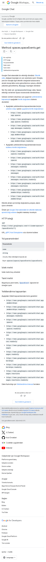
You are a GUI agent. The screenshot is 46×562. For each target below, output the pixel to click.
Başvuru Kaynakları (10, 34)
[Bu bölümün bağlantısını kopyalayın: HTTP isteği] (15, 219)
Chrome (4, 529)
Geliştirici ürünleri (7, 463)
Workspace (24, 2)
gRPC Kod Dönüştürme (14, 233)
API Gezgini (5, 493)
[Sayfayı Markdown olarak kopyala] (11, 51)
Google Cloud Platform (9, 536)
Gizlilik (10, 552)
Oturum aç (39, 2)
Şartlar (4, 552)
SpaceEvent (24, 283)
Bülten (4, 505)
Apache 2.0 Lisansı (29, 410)
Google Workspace (17, 31)
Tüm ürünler (6, 543)
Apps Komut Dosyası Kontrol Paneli (13, 486)
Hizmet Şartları (7, 473)
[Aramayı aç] (33, 2)
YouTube (5, 512)
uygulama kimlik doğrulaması (32, 109)
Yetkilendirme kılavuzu (25, 384)
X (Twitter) (5, 509)
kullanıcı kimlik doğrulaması (16, 147)
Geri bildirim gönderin (12, 43)
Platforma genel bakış (9, 459)
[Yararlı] (20, 38)
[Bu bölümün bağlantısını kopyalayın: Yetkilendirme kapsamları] (28, 291)
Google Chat (8, 9)
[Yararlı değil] (23, 38)
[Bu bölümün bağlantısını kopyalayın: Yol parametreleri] (21, 239)
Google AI (5, 540)
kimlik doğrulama (24, 99)
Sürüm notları (6, 466)
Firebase (4, 533)
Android (4, 526)
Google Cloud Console (9, 489)
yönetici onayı (11, 109)
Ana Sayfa (5, 31)
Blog (3, 502)
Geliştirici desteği (7, 470)
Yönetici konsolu (7, 482)
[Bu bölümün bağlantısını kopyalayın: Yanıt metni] (15, 278)
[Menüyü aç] (3, 2)
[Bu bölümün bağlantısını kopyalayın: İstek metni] (15, 268)
